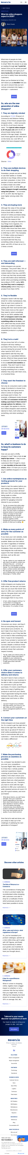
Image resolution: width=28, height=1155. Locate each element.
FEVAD (13, 116)
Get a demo (14, 1029)
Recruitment (14, 1135)
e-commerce (6, 882)
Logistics (14, 1088)
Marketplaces (14, 1107)
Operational (14, 1073)
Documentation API (14, 1125)
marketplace (4, 11)
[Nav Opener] (25, 2)
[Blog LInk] (14, 888)
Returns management (14, 1057)
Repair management (14, 1060)
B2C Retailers (14, 1101)
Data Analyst (14, 1094)
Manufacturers (14, 1110)
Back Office (14, 1085)
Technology (14, 1070)
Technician (14, 1091)
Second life (14, 1063)
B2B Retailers (14, 1104)
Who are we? (14, 1132)
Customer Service (14, 1080)
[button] (22, 2)
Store (14, 1083)
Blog (14, 1122)
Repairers (14, 1112)
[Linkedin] (14, 1050)
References (14, 1119)
